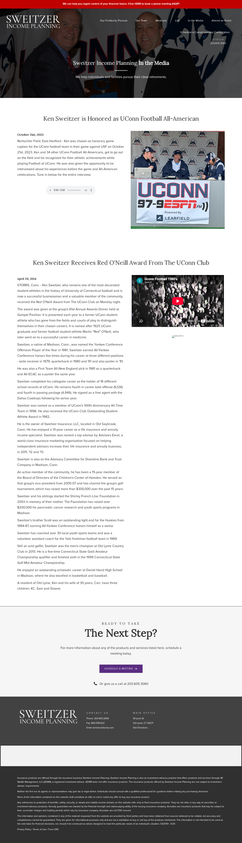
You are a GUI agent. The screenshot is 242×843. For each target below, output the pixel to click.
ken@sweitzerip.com (103, 727)
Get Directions (140, 727)
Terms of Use (39, 829)
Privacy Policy (24, 829)
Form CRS (53, 829)
